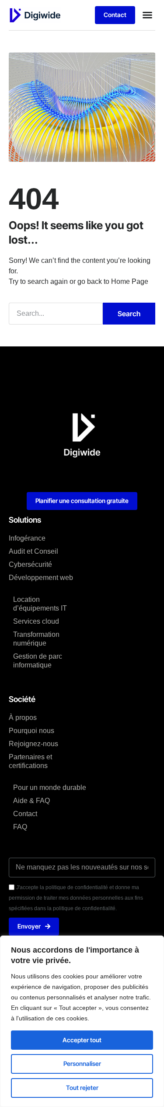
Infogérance (27, 538)
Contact (25, 813)
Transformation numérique (36, 639)
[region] (82, 1021)
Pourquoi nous (31, 730)
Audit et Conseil (33, 551)
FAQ (20, 827)
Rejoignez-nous (33, 743)
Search (129, 313)
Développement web (41, 577)
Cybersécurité (30, 564)
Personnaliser (82, 1063)
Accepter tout (82, 1040)
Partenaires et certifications (30, 761)
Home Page (129, 281)
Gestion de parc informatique (37, 661)
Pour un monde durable (49, 787)
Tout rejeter (82, 1087)
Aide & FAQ (31, 800)
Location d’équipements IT (40, 604)
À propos (23, 717)
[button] (147, 15)
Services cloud (36, 621)
